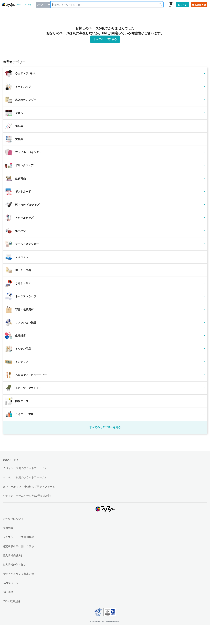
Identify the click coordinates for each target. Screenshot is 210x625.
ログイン (182, 4)
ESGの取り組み (12, 601)
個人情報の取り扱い (14, 564)
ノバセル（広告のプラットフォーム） (25, 468)
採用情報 (8, 528)
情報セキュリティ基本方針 (18, 573)
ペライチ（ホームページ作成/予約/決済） (27, 495)
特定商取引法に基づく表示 (18, 546)
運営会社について (13, 518)
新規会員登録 (199, 4)
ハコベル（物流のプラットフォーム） (25, 477)
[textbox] (107, 5)
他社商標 (8, 592)
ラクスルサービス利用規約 (18, 537)
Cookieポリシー (12, 583)
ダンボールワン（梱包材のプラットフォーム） (30, 486)
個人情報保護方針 (13, 555)
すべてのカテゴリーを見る (105, 427)
